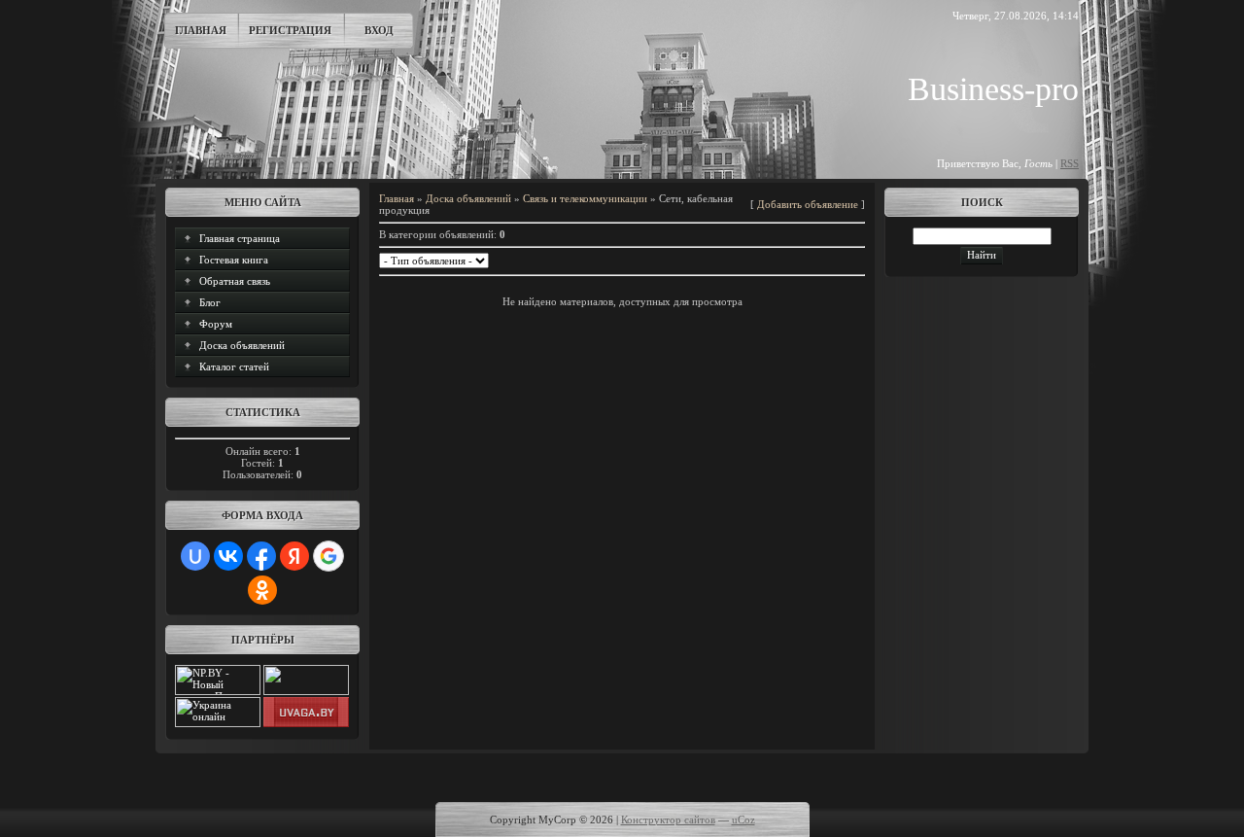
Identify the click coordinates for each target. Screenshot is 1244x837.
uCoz (743, 819)
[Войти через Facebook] (261, 556)
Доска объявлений (468, 198)
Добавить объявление (807, 204)
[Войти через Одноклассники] (262, 590)
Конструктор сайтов (668, 819)
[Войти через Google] (328, 556)
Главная (200, 30)
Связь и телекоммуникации (585, 198)
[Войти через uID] (195, 556)
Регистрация (290, 30)
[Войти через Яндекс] (294, 556)
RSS (1069, 163)
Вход (379, 30)
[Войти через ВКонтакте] (228, 556)
